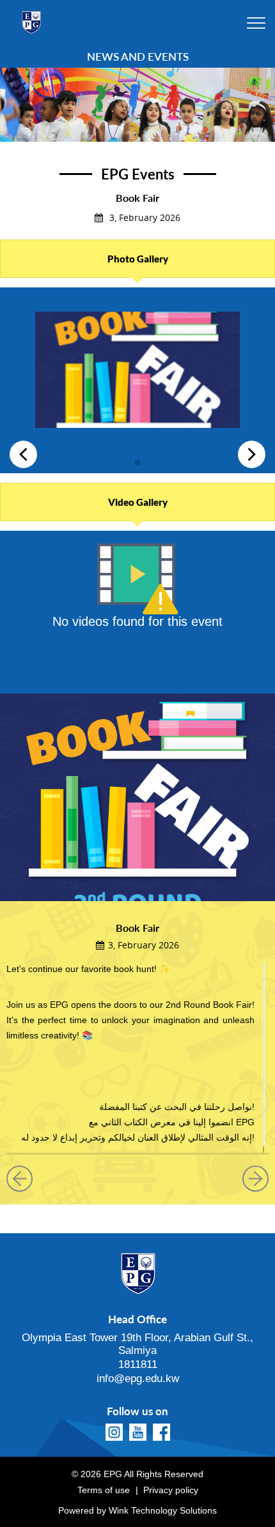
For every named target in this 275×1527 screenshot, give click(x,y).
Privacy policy (170, 1490)
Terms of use (103, 1490)
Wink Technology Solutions (163, 1510)
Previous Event (24, 1179)
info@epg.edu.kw (138, 1378)
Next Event (251, 1179)
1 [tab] (137, 460)
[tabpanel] (137, 374)
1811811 (137, 1364)
